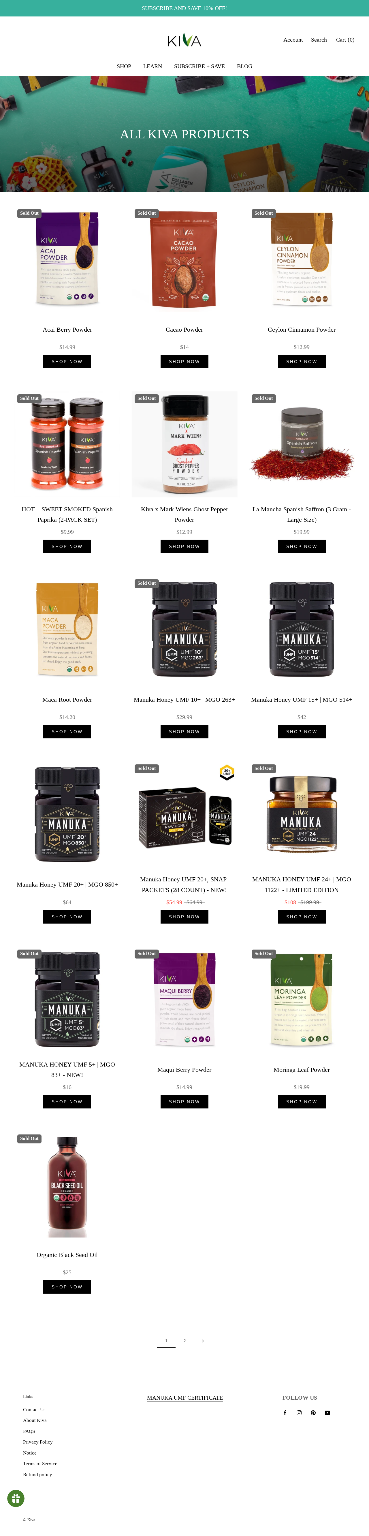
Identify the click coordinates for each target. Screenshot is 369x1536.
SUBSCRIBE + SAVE (199, 66)
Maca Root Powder (67, 699)
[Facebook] (285, 1412)
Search (319, 39)
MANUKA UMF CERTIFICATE (185, 1397)
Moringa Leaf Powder (302, 1069)
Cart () (345, 39)
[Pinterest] (313, 1412)
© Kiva (29, 1520)
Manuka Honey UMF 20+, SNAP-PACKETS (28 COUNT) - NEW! (184, 884)
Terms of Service (40, 1463)
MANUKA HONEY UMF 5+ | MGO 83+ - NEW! (67, 1069)
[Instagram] (299, 1412)
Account (293, 39)
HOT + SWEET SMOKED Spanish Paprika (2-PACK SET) (67, 514)
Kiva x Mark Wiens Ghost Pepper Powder (184, 514)
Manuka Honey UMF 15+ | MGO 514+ (301, 699)
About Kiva (35, 1420)
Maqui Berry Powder (184, 1069)
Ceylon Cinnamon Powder (302, 329)
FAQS (29, 1431)
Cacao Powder (184, 329)
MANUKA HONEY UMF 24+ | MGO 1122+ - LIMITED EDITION (301, 884)
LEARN (152, 66)
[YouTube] (327, 1412)
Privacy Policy (38, 1442)
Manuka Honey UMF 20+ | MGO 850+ (67, 884)
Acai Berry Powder (67, 329)
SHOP (124, 66)
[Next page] (203, 1341)
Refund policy (37, 1474)
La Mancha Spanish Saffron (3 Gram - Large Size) (302, 514)
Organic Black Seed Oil (67, 1254)
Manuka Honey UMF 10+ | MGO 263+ (184, 699)
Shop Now (67, 361)
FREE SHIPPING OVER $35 (185, 8)
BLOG (244, 66)
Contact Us (34, 1409)
